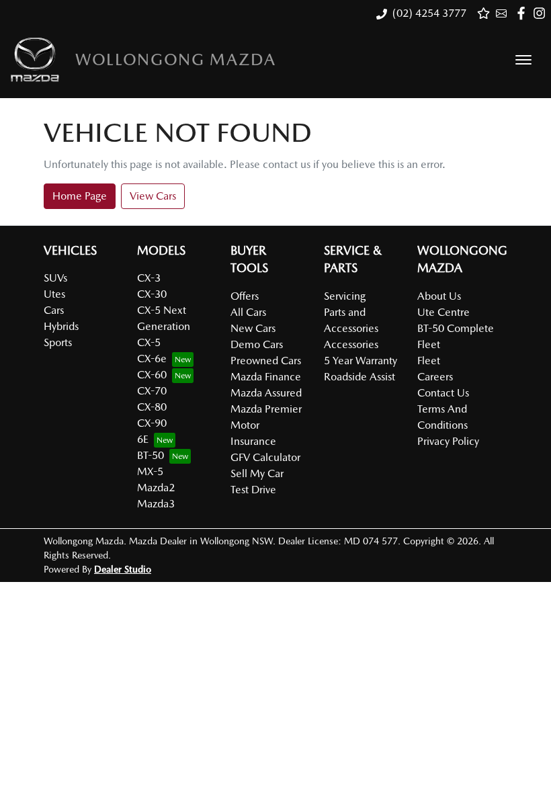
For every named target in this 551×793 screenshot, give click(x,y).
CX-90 (152, 423)
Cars (54, 310)
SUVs (55, 278)
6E (143, 439)
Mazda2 (156, 487)
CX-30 (152, 294)
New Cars (253, 328)
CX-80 (152, 407)
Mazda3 (156, 503)
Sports (58, 342)
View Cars (153, 196)
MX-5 (150, 471)
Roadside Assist (359, 376)
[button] (523, 59)
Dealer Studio (122, 569)
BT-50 (150, 455)
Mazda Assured (266, 392)
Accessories (351, 344)
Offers (244, 296)
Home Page (79, 196)
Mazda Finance (265, 376)
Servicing (345, 296)
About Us (439, 296)
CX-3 (149, 278)
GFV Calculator (265, 457)
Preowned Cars (265, 360)
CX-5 (149, 342)
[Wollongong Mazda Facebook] (524, 13)
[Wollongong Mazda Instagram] (542, 13)
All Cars (248, 312)
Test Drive (253, 489)
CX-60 (152, 374)
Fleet (428, 360)
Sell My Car (257, 473)
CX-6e (152, 358)
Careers (435, 376)
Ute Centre (443, 312)
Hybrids (61, 326)
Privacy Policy (448, 441)
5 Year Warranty (360, 360)
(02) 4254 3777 (429, 13)
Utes (54, 294)
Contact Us (443, 392)
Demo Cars (256, 344)
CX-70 (152, 390)
